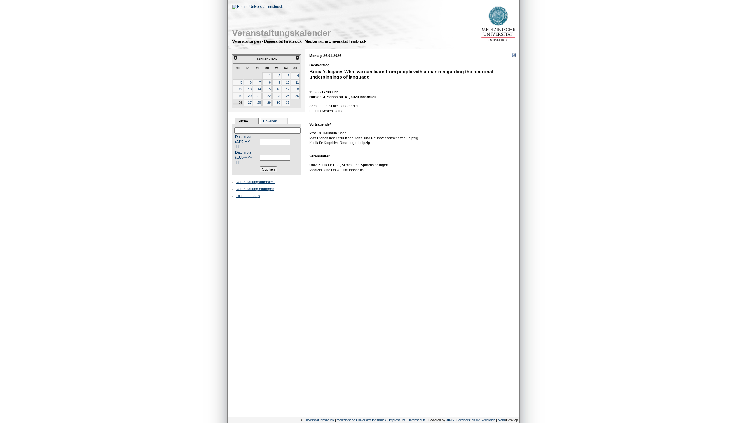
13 (250, 89)
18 (297, 89)
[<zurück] (235, 58)
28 (259, 102)
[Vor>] (297, 58)
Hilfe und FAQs (248, 196)
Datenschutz (417, 420)
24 (287, 96)
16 (278, 89)
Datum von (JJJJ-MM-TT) (243, 142)
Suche (243, 121)
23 (278, 96)
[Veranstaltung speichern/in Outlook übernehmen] (514, 55)
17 (287, 89)
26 (240, 102)
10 (287, 82)
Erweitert (270, 121)
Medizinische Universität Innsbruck (361, 420)
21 (259, 96)
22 (269, 96)
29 (269, 102)
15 (269, 89)
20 (250, 96)
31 (287, 102)
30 (278, 102)
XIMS (450, 420)
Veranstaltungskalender (281, 33)
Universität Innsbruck (319, 420)
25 (297, 96)
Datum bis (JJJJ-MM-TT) (243, 157)
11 (297, 82)
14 (259, 89)
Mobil (501, 420)
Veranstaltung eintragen (255, 189)
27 (250, 102)
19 (240, 96)
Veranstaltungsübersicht (255, 182)
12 (240, 89)
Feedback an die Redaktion (475, 420)
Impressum (397, 420)
